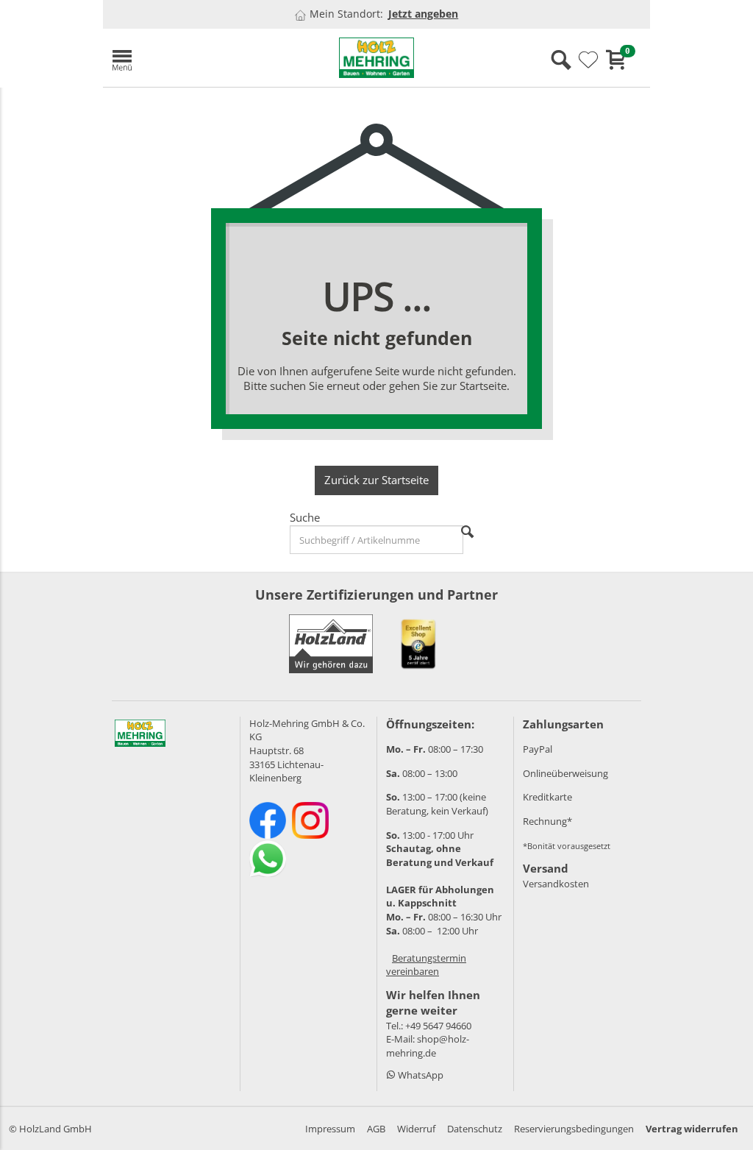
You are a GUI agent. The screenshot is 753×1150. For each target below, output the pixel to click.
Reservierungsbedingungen (574, 1128)
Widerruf (416, 1128)
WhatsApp (419, 1075)
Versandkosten (556, 883)
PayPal (537, 749)
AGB (376, 1128)
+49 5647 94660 (438, 1025)
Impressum (330, 1128)
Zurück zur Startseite (376, 479)
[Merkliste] (588, 60)
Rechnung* (547, 821)
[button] (191, 57)
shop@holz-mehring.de (427, 1046)
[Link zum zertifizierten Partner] (418, 643)
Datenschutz (474, 1128)
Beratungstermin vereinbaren (426, 965)
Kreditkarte (547, 796)
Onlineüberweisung (565, 773)
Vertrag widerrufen (692, 1128)
